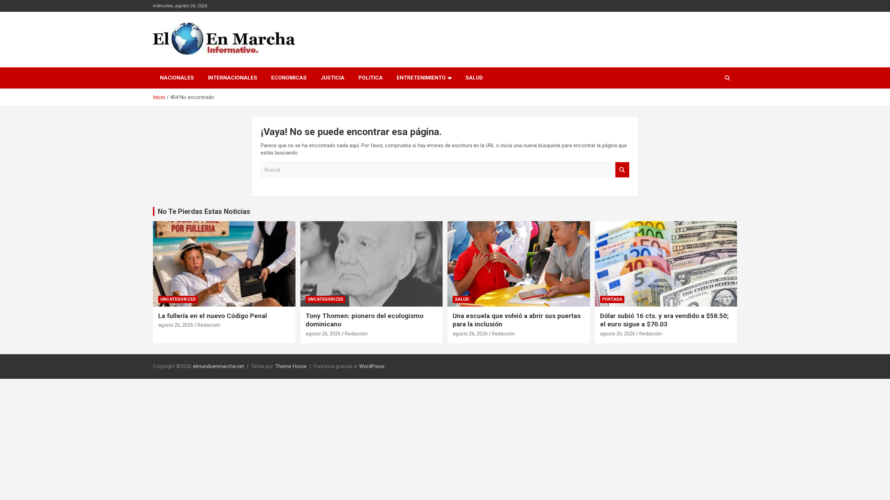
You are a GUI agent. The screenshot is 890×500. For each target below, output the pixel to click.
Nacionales (177, 78)
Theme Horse (291, 366)
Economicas (289, 78)
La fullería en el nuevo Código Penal (212, 316)
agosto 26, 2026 (175, 325)
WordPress (372, 366)
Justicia (333, 78)
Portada (612, 299)
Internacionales (232, 78)
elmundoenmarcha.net (218, 366)
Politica (370, 78)
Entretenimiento (421, 78)
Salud (474, 78)
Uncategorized (178, 299)
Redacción (208, 325)
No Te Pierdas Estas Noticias (204, 211)
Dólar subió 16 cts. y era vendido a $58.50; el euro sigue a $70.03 (664, 320)
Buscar (622, 170)
